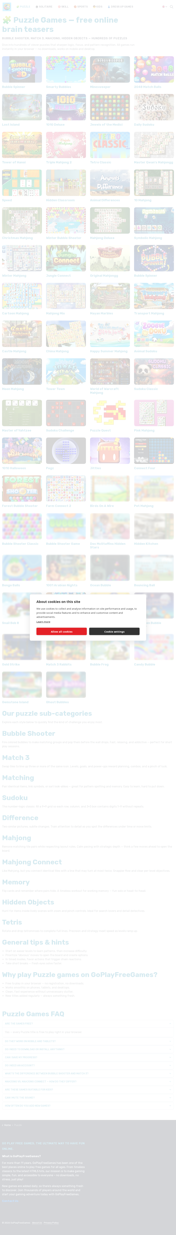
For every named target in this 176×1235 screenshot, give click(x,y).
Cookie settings (114, 631)
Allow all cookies (61, 631)
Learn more (43, 621)
